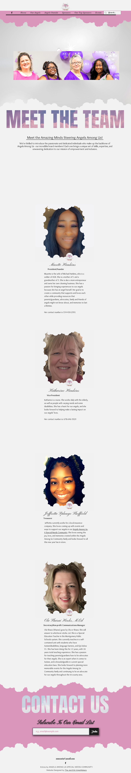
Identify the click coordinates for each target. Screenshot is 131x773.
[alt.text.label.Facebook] (11, 12)
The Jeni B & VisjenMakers (76, 770)
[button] (35, 13)
